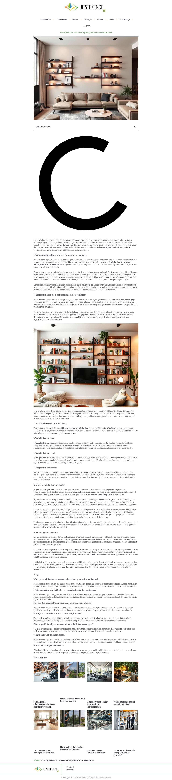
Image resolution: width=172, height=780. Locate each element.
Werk (111, 20)
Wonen (100, 20)
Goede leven (61, 20)
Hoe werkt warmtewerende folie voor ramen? (72, 699)
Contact (70, 767)
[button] (135, 127)
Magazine (87, 25)
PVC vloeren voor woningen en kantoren (44, 751)
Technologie (124, 20)
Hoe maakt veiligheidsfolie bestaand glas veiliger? (72, 748)
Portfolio (70, 770)
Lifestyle (88, 20)
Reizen (75, 20)
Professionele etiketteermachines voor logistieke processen (44, 704)
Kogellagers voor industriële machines (96, 751)
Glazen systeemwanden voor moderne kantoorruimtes (97, 704)
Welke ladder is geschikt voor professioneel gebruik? (124, 752)
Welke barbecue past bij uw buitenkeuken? (124, 703)
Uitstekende (45, 20)
